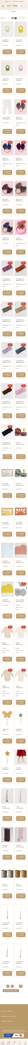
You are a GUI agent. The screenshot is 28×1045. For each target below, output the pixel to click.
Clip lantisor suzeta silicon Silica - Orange (6, 807)
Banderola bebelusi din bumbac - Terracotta (20, 279)
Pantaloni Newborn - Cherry (6, 118)
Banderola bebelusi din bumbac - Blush (20, 402)
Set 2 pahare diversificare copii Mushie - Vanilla (7, 884)
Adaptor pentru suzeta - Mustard (19, 40)
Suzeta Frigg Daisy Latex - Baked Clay (20, 443)
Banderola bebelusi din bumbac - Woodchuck (7, 279)
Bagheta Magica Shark (19, 730)
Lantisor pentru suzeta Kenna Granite (19, 962)
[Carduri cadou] (21, 6)
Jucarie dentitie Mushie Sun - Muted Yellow (7, 523)
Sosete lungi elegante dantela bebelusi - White (20, 768)
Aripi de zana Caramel (6, 730)
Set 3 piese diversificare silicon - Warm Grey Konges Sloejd (20, 600)
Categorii (13, 11)
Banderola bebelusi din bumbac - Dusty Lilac (7, 361)
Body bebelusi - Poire (6, 686)
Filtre (4, 18)
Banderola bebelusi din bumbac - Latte (20, 320)
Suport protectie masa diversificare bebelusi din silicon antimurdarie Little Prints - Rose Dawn (20, 561)
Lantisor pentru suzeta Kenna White (6, 923)
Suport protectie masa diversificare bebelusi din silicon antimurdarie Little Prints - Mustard (7, 600)
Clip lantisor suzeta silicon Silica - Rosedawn (19, 807)
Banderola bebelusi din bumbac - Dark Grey (20, 361)
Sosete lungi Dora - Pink (20, 846)
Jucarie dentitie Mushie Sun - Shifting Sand (7, 484)
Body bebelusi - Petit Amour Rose (20, 643)
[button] (3, 6)
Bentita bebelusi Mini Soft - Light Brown (20, 200)
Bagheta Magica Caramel (6, 768)
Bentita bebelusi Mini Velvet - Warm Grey (20, 118)
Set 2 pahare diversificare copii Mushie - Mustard (20, 884)
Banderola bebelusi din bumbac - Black (7, 443)
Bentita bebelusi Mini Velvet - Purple (20, 159)
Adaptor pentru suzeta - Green (6, 79)
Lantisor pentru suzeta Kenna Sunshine (19, 923)
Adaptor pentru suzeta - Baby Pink (19, 79)
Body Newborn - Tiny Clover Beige (20, 686)
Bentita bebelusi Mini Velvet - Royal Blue (7, 159)
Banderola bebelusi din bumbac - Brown (7, 402)
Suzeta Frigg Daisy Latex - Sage (20, 484)
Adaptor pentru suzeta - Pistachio (6, 40)
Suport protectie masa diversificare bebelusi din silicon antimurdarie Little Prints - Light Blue (7, 561)
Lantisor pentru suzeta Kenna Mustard (6, 962)
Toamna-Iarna (17, 1)
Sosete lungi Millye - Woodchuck (7, 846)
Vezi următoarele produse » (11, 990)
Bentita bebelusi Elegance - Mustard (20, 238)
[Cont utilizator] (25, 6)
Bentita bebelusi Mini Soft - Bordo (7, 200)
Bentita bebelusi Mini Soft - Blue (7, 238)
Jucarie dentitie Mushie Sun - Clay (20, 523)
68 (20, 986)
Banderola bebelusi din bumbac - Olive (7, 320)
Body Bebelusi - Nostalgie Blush (6, 643)
